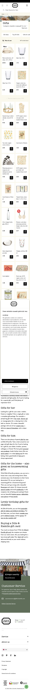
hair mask (17, 418)
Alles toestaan (9, 381)
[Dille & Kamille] (15, 5)
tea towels (14, 496)
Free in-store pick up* (16, 1)
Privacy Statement (6, 661)
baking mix (19, 453)
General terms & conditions (9, 673)
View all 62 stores (10, 577)
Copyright (4, 669)
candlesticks (20, 489)
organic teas (20, 426)
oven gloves (4, 496)
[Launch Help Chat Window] (26, 687)
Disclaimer (4, 665)
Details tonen (14, 392)
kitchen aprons (16, 494)
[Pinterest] (7, 655)
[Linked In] (15, 655)
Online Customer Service (9, 603)
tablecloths (24, 494)
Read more (24, 28)
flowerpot (4, 487)
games (22, 516)
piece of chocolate (12, 428)
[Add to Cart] (11, 63)
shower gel (24, 418)
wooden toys (24, 513)
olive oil (21, 456)
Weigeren (15, 386)
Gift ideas (6, 34)
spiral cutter (4, 453)
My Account (7, 5)
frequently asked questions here (11, 593)
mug (2, 430)
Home (3, 14)
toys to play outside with (8, 518)
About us (6, 642)
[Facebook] (11, 655)
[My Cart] (27, 5)
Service (5, 637)
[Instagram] (2, 655)
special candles (5, 489)
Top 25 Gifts (15, 34)
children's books (9, 516)
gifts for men (24, 439)
